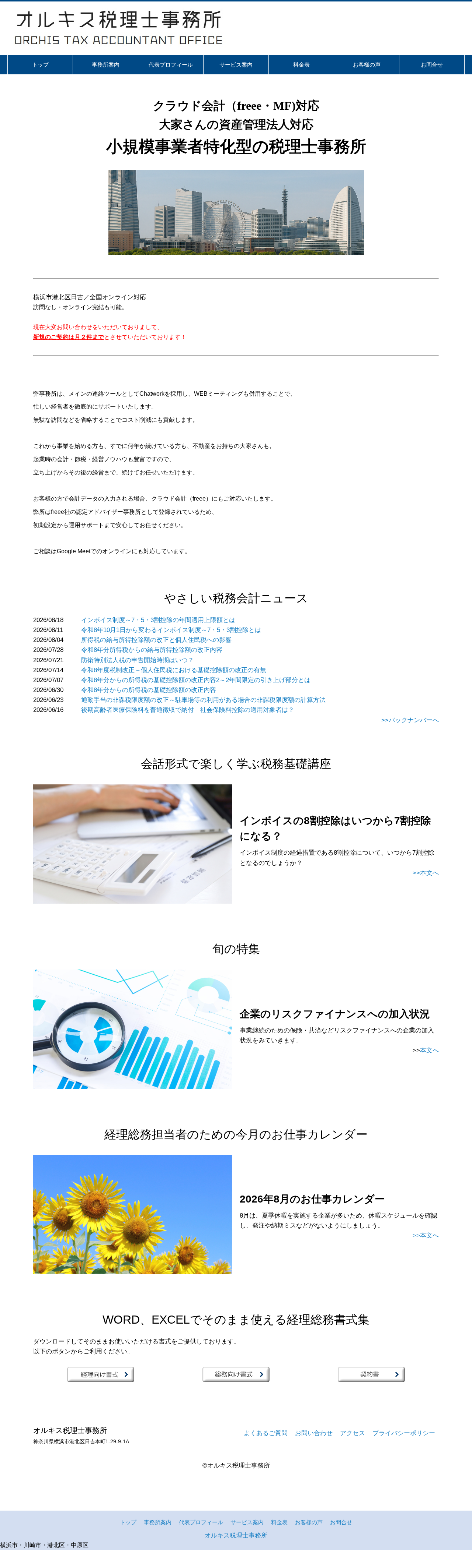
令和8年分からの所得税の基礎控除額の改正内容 (148, 689)
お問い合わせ (314, 1433)
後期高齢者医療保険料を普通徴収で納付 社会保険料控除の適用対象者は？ (187, 709)
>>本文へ (426, 872)
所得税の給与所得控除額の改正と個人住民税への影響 (156, 639)
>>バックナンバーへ (410, 720)
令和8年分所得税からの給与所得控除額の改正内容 (151, 649)
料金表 (279, 1522)
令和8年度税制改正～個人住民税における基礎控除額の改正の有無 (173, 670)
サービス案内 (247, 1522)
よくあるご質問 (266, 1433)
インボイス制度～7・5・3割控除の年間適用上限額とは (158, 620)
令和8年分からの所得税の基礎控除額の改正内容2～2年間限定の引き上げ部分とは (195, 680)
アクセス (352, 1433)
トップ (128, 1522)
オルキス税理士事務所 (236, 1535)
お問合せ (341, 1522)
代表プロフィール (201, 1522)
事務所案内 (157, 1522)
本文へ (429, 1050)
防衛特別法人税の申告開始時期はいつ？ (137, 660)
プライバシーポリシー (403, 1433)
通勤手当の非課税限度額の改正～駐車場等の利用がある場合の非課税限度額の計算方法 (203, 699)
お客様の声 (309, 1522)
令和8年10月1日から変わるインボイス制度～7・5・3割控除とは (171, 629)
